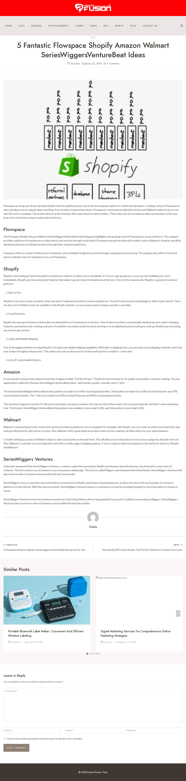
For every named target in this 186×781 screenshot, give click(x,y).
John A (18, 642)
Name (9, 730)
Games (80, 25)
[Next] (178, 613)
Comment (11, 691)
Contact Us (150, 25)
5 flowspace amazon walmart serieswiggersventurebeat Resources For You (44, 547)
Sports (119, 25)
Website (131, 730)
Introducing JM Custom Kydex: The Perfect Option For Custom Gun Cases (142, 547)
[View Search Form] (181, 25)
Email (69, 730)
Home (8, 25)
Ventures (25, 482)
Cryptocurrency (58, 25)
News (93, 25)
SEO (106, 25)
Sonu (110, 642)
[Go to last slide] (8, 613)
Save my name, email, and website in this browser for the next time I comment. (44, 738)
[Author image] (68, 63)
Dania (77, 63)
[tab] (87, 653)
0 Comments (113, 63)
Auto (21, 25)
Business (36, 25)
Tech (133, 25)
